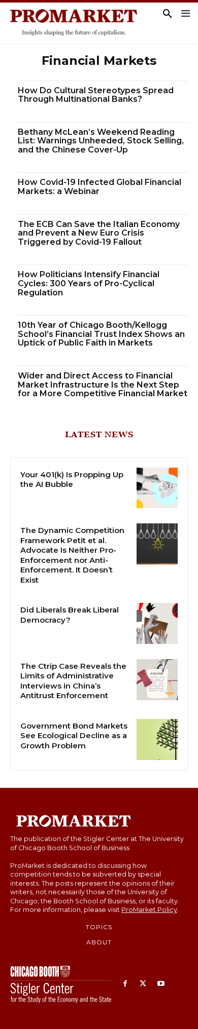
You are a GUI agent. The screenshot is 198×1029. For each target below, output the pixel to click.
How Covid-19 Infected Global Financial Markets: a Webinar (99, 186)
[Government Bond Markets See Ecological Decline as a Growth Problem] (157, 739)
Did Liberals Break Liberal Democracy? (69, 615)
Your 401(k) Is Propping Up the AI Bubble (71, 479)
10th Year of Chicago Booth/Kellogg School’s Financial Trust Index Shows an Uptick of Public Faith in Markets (101, 334)
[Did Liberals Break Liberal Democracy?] (157, 623)
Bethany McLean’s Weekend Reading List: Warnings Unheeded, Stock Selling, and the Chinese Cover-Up (101, 141)
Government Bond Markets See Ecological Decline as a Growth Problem (73, 735)
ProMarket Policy (149, 909)
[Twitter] (143, 984)
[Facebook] (125, 984)
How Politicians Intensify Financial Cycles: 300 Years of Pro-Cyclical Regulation (88, 283)
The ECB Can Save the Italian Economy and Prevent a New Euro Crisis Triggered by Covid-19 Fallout (99, 233)
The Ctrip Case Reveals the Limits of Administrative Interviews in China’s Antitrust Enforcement (73, 681)
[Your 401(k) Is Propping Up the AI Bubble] (157, 488)
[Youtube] (160, 984)
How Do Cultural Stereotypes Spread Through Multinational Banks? (96, 95)
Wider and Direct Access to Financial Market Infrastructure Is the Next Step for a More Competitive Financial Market (102, 384)
